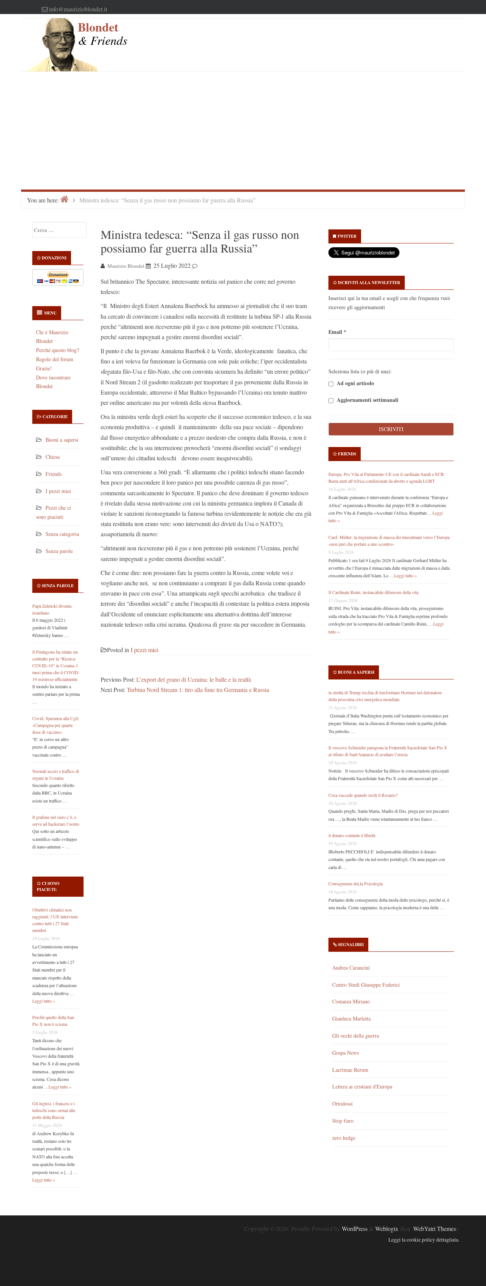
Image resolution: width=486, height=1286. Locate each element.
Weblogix (386, 1228)
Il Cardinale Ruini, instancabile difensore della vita (373, 592)
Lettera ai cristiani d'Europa (362, 1086)
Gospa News (345, 1052)
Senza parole (59, 551)
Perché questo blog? (57, 350)
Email (337, 332)
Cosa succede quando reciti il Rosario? (363, 795)
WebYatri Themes (434, 1228)
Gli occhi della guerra (355, 1035)
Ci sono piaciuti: (48, 886)
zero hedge (343, 1137)
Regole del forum (54, 359)
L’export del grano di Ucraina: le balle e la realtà (193, 679)
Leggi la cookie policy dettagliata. (423, 1239)
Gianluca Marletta (351, 1018)
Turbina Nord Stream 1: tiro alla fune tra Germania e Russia (198, 690)
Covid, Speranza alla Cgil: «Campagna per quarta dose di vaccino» (55, 725)
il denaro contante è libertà (351, 835)
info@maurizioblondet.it (78, 9)
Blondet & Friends (102, 33)
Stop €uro (342, 1120)
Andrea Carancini (351, 967)
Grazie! (44, 368)
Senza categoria (62, 533)
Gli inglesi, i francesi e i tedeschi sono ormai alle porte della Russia (53, 1110)
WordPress (355, 1228)
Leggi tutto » (43, 1001)
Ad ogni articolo (354, 383)
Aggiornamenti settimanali (366, 400)
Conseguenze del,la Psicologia (355, 883)
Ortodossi (342, 1103)
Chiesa (53, 456)
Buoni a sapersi (62, 439)
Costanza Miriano (351, 1001)
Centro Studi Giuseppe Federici (366, 984)
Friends (54, 473)
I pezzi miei (58, 490)
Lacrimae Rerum (350, 1069)
